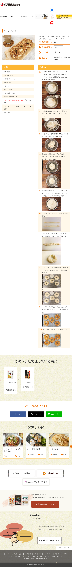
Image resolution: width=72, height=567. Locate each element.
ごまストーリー (9, 556)
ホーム (7, 554)
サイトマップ (64, 556)
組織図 (27, 558)
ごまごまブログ (26, 556)
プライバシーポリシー (44, 556)
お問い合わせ (55, 556)
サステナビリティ (48, 554)
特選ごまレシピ (37, 554)
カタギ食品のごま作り (16, 554)
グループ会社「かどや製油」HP (39, 558)
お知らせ (34, 556)
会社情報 (17, 556)
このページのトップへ (64, 547)
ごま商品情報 (28, 554)
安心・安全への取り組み (61, 554)
